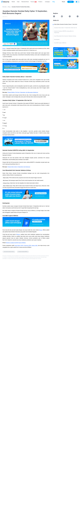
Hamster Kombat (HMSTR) (22, 251)
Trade (18, 1)
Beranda (4, 6)
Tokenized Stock (25, 1)
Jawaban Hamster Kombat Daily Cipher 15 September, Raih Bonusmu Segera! (21, 6)
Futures (33, 1)
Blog (54, 1)
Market (13, 1)
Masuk (63, 1)
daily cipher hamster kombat (9, 251)
